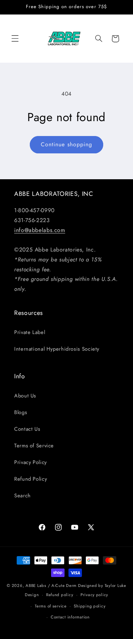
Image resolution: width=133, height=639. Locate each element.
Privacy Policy (30, 462)
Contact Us (27, 429)
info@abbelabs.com (39, 230)
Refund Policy (30, 479)
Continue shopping (66, 144)
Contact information (70, 617)
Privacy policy (94, 595)
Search (22, 495)
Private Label (29, 332)
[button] (15, 38)
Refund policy (59, 595)
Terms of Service (34, 445)
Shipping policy (89, 606)
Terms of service (51, 606)
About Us (25, 396)
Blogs (20, 412)
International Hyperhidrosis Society (56, 349)
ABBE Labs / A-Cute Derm (51, 585)
